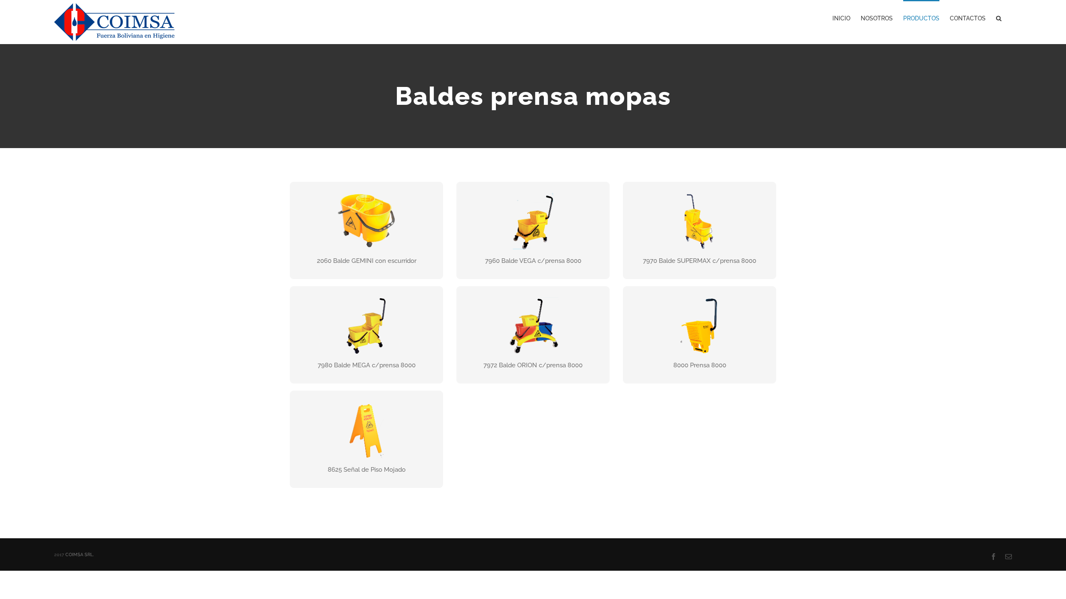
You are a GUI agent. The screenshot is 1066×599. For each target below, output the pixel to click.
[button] (998, 17)
